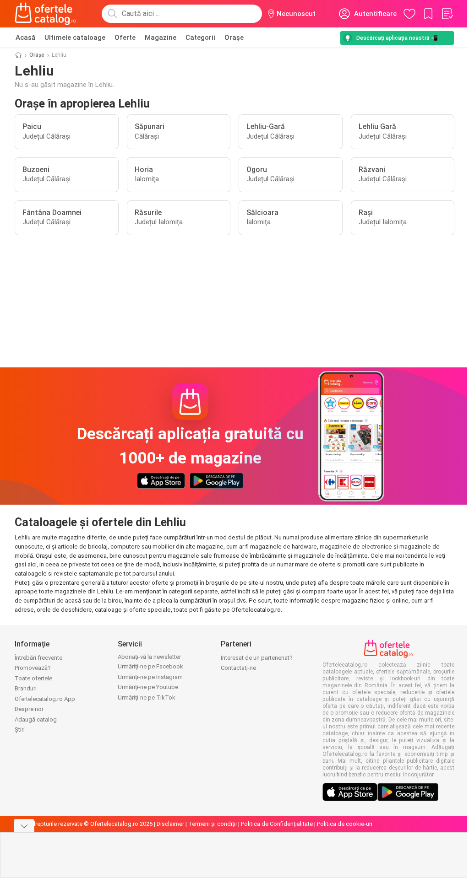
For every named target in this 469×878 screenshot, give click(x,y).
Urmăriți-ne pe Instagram (150, 676)
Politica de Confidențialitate (277, 823)
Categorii (200, 37)
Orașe (234, 37)
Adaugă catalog (36, 719)
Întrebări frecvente (38, 657)
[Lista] (447, 13)
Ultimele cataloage (74, 37)
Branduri (26, 688)
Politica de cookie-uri (344, 823)
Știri (20, 729)
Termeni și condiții (212, 823)
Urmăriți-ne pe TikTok (146, 697)
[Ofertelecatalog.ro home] (45, 13)
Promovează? (33, 667)
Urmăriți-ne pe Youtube (148, 687)
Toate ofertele (33, 678)
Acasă (25, 37)
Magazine (160, 37)
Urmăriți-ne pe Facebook (150, 666)
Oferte (125, 37)
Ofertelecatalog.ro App (45, 698)
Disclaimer (170, 823)
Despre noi (29, 709)
